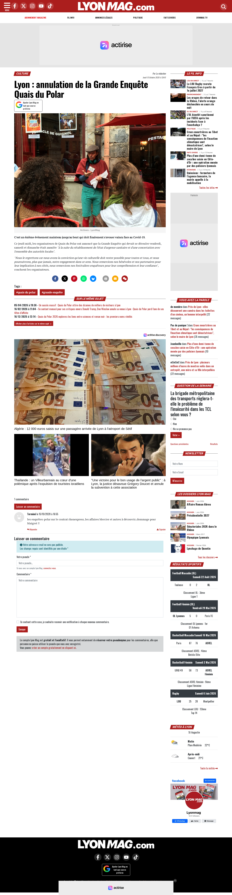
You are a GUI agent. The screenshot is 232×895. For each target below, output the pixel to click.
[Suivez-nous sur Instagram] (116, 859)
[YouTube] (40, 6)
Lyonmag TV (201, 17)
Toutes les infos (207, 188)
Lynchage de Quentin (198, 548)
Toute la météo (207, 768)
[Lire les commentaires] (125, 278)
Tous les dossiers (206, 557)
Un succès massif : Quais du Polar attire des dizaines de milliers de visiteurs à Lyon (79, 305)
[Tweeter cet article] (65, 278)
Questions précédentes (179, 444)
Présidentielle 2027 (198, 515)
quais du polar (27, 292)
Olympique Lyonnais (198, 537)
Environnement (194, 95)
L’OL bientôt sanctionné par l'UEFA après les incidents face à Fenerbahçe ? (200, 119)
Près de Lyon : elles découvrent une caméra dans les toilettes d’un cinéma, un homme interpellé (192, 310)
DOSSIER (190, 501)
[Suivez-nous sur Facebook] (194, 801)
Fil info (70, 17)
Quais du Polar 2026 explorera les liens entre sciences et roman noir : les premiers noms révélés (85, 316)
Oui (174, 419)
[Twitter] (22, 6)
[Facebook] (13, 6)
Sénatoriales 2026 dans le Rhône (202, 528)
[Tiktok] (49, 6)
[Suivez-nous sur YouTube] (125, 859)
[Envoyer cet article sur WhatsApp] (83, 278)
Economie (191, 170)
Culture (22, 73)
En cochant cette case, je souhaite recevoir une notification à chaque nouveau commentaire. (64, 622)
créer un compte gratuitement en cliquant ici (54, 648)
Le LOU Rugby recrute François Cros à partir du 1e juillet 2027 (201, 87)
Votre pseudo (24, 557)
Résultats (214, 444)
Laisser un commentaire (28, 506)
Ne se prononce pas (182, 429)
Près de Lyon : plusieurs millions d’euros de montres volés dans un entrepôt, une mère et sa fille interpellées (192, 366)
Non (175, 424)
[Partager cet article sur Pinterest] (74, 278)
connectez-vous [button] (49, 568)
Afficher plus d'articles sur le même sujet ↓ (34, 323)
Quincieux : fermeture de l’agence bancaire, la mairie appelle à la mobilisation (201, 178)
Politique (138, 17)
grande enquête (53, 292)
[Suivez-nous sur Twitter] (106, 859)
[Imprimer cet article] (106, 278)
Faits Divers (169, 17)
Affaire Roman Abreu (199, 504)
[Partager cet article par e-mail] (115, 278)
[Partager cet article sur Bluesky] (93, 278)
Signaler (162, 529)
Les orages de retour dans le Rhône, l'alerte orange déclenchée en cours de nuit (202, 102)
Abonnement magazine (35, 17)
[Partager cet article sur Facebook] (55, 278)
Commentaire (24, 574)
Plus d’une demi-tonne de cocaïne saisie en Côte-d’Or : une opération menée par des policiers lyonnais (202, 160)
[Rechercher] (223, 7)
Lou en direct (193, 81)
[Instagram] (31, 6)
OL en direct (192, 112)
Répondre (33, 529)
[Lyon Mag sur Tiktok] (135, 859)
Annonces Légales (103, 17)
